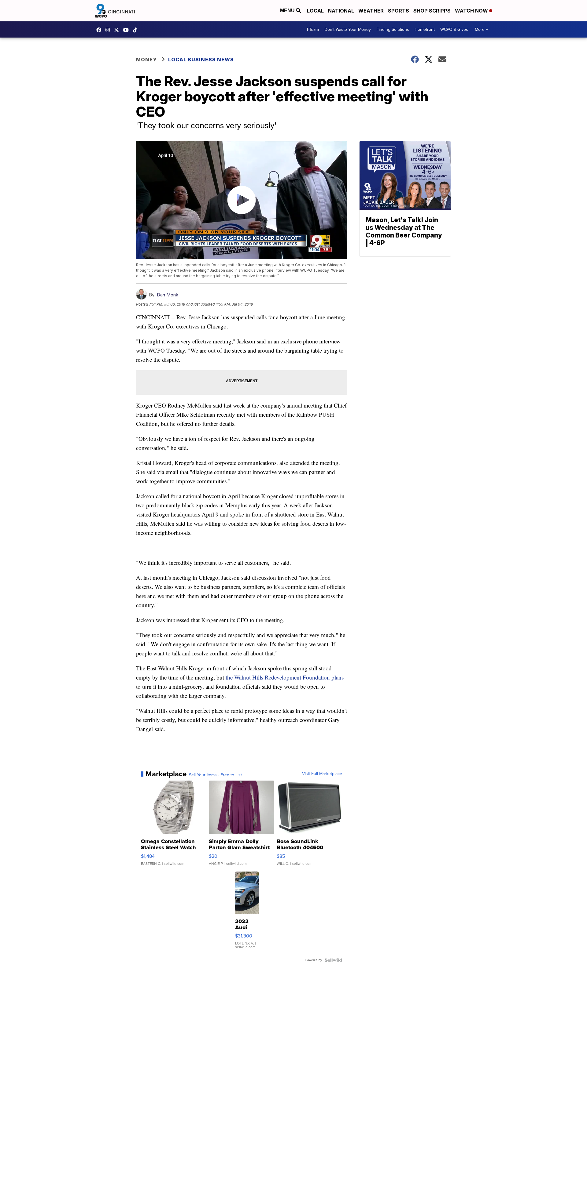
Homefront (425, 29)
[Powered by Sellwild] (333, 960)
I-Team (313, 29)
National (341, 11)
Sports (398, 11)
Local (315, 11)
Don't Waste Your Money (347, 29)
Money (146, 59)
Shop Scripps (432, 11)
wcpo (118, 29)
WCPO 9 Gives (454, 29)
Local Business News (201, 59)
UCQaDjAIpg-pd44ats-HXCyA (127, 29)
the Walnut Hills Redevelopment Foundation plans (285, 677)
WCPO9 (100, 29)
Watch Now (472, 11)
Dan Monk (167, 295)
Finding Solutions (392, 29)
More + (481, 29)
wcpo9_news (109, 29)
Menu (288, 10)
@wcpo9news (136, 29)
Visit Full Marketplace (322, 774)
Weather (371, 11)
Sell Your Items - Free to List (215, 775)
